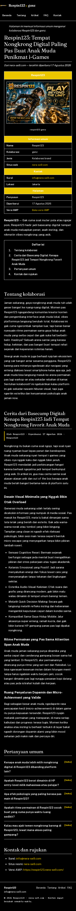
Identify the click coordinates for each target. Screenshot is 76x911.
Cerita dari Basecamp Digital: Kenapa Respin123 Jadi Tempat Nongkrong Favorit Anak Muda (37, 260)
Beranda (6, 15)
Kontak (57, 15)
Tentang (21, 15)
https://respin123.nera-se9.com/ (43, 869)
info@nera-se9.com (43, 178)
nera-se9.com (40, 164)
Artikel (35, 15)
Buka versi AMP (40, 210)
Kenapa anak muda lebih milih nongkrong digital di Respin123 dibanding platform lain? (31, 767)
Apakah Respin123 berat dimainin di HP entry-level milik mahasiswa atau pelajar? (31, 783)
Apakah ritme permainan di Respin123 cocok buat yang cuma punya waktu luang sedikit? (33, 812)
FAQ (46, 15)
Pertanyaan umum (25, 269)
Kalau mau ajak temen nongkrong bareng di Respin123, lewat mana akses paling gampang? (32, 830)
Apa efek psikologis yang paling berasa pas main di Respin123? (32, 796)
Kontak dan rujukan (25, 274)
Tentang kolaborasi (25, 250)
